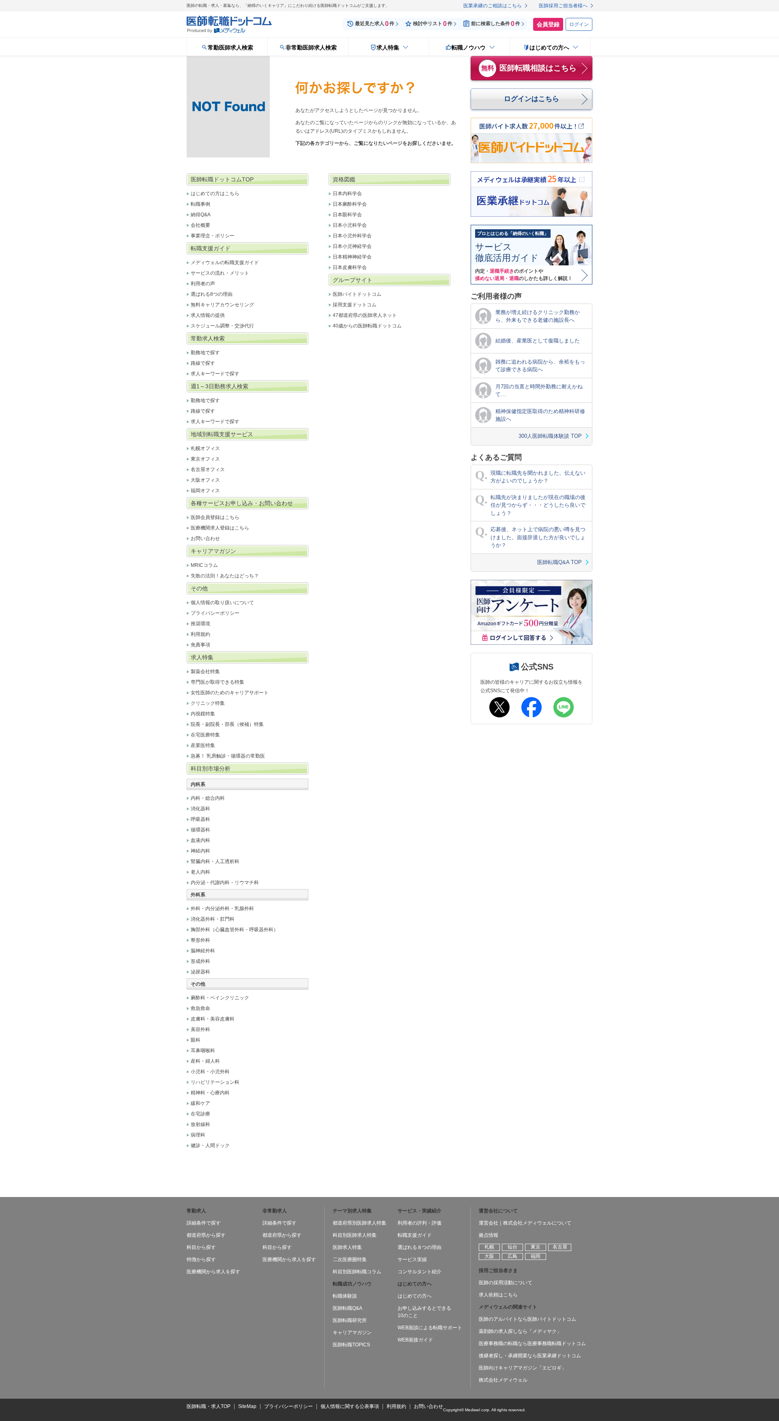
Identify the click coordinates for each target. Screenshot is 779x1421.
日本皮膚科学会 (350, 267)
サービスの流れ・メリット (220, 273)
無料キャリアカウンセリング (222, 305)
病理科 (198, 1135)
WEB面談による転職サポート (430, 1328)
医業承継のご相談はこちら (492, 5)
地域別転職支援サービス (222, 434)
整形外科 (200, 940)
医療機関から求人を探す (213, 1272)
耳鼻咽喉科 (203, 1050)
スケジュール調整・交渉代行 (222, 326)
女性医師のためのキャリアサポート (230, 692)
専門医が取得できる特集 (217, 682)
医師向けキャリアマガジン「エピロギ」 (522, 1368)
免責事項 (200, 645)
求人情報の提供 (208, 315)
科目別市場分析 (210, 768)
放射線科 (200, 1124)
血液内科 (200, 840)
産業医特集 (203, 745)
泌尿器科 (200, 972)
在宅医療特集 (205, 735)
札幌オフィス (205, 448)
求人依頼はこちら (498, 1295)
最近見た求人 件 (374, 23)
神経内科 (200, 851)
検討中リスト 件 (432, 23)
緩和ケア (200, 1103)
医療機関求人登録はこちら (220, 528)
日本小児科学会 (350, 225)
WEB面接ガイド (415, 1340)
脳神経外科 (203, 951)
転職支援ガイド (210, 248)
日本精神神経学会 (352, 257)
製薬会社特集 (205, 671)
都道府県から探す (206, 1235)
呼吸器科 (200, 819)
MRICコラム (204, 565)
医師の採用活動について (505, 1282)
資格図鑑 (344, 179)
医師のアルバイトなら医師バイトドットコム (527, 1319)
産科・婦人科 (205, 1061)
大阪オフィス (205, 480)
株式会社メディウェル (503, 1380)
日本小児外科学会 (352, 236)
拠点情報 (488, 1235)
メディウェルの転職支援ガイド (225, 262)
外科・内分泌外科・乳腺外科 (222, 908)
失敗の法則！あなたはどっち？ (225, 576)
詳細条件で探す (204, 1223)
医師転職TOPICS (351, 1345)
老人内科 (200, 872)
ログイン (579, 24)
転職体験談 (345, 1296)
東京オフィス (205, 459)
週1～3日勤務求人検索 (219, 386)
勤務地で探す (205, 352)
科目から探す (201, 1247)
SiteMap (247, 1406)
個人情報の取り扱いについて (222, 602)
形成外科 (200, 961)
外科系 (198, 895)
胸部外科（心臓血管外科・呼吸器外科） (234, 929)
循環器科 (200, 830)
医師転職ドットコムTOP (222, 179)
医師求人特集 (347, 1247)
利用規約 (200, 634)
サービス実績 (412, 1259)
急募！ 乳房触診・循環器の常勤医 (228, 756)
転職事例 (200, 204)
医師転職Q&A (347, 1308)
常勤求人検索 (208, 338)
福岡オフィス (205, 490)
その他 (198, 984)
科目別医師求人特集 (355, 1235)
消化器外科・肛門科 (213, 919)
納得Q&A (201, 214)
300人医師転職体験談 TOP (550, 436)
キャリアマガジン (213, 551)
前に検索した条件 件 (495, 23)
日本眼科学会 (347, 214)
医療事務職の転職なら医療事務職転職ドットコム (532, 1343)
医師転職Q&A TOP (559, 562)
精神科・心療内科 (210, 1093)
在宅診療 (200, 1114)
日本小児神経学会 (352, 246)
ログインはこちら (531, 99)
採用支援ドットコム (355, 305)
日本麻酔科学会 (350, 204)
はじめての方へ (415, 1296)
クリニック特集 (208, 703)
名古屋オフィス (208, 469)
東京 (535, 1247)
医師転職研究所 (350, 1320)
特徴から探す (201, 1259)
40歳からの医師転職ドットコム (367, 326)
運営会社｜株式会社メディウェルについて (525, 1223)
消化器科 (200, 809)
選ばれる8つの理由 (211, 294)
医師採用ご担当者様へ (563, 5)
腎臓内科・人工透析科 (215, 861)
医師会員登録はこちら (215, 517)
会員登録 (548, 24)
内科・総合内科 (208, 798)
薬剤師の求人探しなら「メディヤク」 (520, 1331)
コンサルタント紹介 (419, 1272)
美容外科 (200, 1029)
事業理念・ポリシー (213, 236)
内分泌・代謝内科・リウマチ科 (225, 882)
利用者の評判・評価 (419, 1223)
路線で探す (203, 363)
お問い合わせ (205, 538)
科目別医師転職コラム (357, 1272)
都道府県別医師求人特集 (359, 1223)
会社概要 (200, 225)
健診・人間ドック (210, 1145)
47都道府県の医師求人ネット (365, 315)
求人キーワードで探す (215, 374)
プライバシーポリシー (215, 613)
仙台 (512, 1247)
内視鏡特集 (203, 714)
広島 (512, 1256)
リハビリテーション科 (215, 1082)
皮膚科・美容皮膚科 (213, 1019)
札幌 (489, 1247)
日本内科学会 (347, 193)
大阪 (489, 1256)
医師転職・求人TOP (208, 1406)
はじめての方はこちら (215, 193)
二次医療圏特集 (350, 1259)
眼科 (195, 1040)
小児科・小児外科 (210, 1071)
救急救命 (200, 1008)
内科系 (198, 784)
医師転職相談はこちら (529, 68)
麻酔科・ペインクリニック (220, 998)
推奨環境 (200, 624)
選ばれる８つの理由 (419, 1247)
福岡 (535, 1256)
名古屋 (560, 1247)
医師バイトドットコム (357, 294)
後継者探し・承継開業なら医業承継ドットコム (530, 1356)
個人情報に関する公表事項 (350, 1406)
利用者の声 (203, 283)
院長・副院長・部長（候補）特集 (227, 724)
